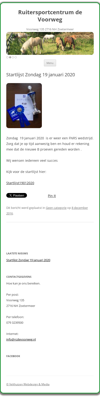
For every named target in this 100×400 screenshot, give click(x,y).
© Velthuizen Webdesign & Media (28, 384)
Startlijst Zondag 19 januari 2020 (28, 260)
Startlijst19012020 (20, 183)
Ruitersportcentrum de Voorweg (50, 16)
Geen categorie (56, 208)
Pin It (52, 195)
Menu (50, 63)
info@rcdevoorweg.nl (21, 339)
